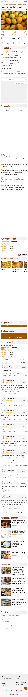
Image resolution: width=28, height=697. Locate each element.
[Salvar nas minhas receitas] (24, 38)
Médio (12, 248)
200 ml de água (7, 68)
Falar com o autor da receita (15, 326)
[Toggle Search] (21, 1)
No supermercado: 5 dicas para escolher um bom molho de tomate (19, 522)
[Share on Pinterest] (24, 43)
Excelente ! (13, 241)
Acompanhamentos (8, 615)
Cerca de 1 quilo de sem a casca (14, 55)
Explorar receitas (6, 619)
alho (11, 63)
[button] (3, 20)
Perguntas (4, 683)
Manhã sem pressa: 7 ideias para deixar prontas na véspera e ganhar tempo (19, 602)
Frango (7, 628)
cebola (5, 60)
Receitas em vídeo (6, 678)
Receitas (4, 676)
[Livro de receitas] (12, 1)
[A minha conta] (16, 1)
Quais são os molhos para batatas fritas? (18, 553)
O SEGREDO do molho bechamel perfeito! (19, 531)
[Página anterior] (17, 362)
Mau (11, 250)
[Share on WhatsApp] (13, 43)
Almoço (13, 622)
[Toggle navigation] (25, 2)
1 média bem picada (10, 60)
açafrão (18, 71)
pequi (16, 55)
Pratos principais (9, 625)
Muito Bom (13, 244)
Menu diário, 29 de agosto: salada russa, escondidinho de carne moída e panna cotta (19, 591)
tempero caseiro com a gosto (13, 71)
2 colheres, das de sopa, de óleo (12, 57)
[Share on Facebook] (2, 43)
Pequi (3, 269)
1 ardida (7, 65)
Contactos (18, 676)
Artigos (3, 685)
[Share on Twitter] (19, 43)
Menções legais (19, 684)
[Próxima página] (26, 362)
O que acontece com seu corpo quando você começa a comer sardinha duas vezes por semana (19, 581)
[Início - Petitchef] (1, 4)
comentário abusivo (21, 375)
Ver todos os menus (7, 681)
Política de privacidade (18, 679)
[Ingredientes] (2, 348)
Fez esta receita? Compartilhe (14, 337)
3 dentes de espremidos (11, 63)
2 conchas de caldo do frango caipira (13, 73)
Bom (11, 246)
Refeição (7, 622)
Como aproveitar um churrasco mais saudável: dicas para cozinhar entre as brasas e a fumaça (18, 571)
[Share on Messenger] (8, 43)
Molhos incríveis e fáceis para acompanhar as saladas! (18, 544)
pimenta (5, 65)
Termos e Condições (21, 682)
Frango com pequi (16, 270)
